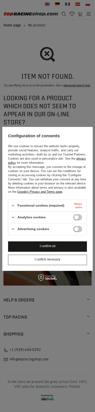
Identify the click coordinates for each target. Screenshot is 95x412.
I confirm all (48, 246)
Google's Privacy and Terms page (39, 191)
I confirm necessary (47, 259)
